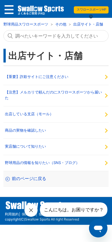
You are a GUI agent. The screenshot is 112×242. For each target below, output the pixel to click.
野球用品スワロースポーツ (26, 24)
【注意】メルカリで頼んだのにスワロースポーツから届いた (53, 95)
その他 (60, 24)
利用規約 (12, 214)
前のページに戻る (29, 178)
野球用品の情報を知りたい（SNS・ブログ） (42, 162)
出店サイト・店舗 (88, 24)
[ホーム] (40, 11)
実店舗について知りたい (25, 146)
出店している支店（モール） (29, 114)
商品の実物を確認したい (25, 130)
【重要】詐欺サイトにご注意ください (36, 76)
